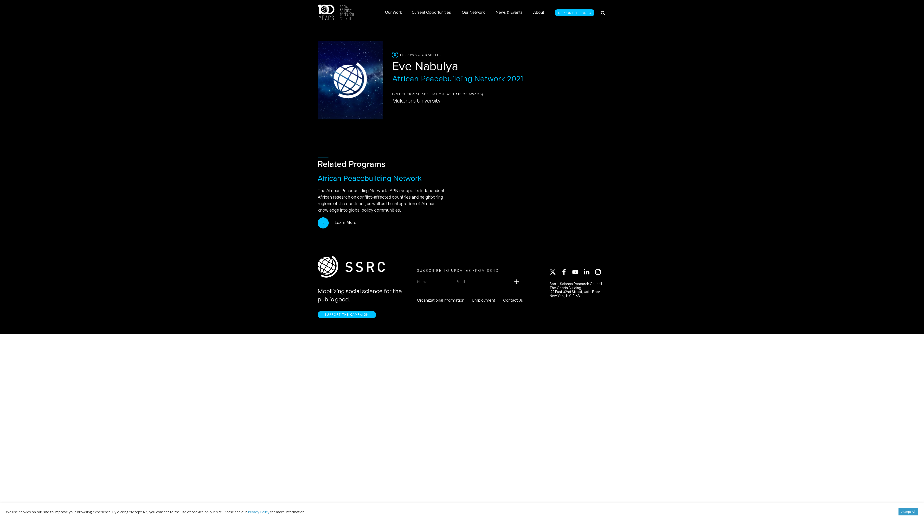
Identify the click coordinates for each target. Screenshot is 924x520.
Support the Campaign (347, 314)
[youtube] (577, 272)
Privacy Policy (258, 511)
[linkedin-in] (589, 272)
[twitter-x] (555, 272)
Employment (483, 300)
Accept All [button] (908, 511)
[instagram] (599, 272)
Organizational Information (440, 300)
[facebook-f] (566, 272)
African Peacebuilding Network (370, 178)
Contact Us (513, 300)
